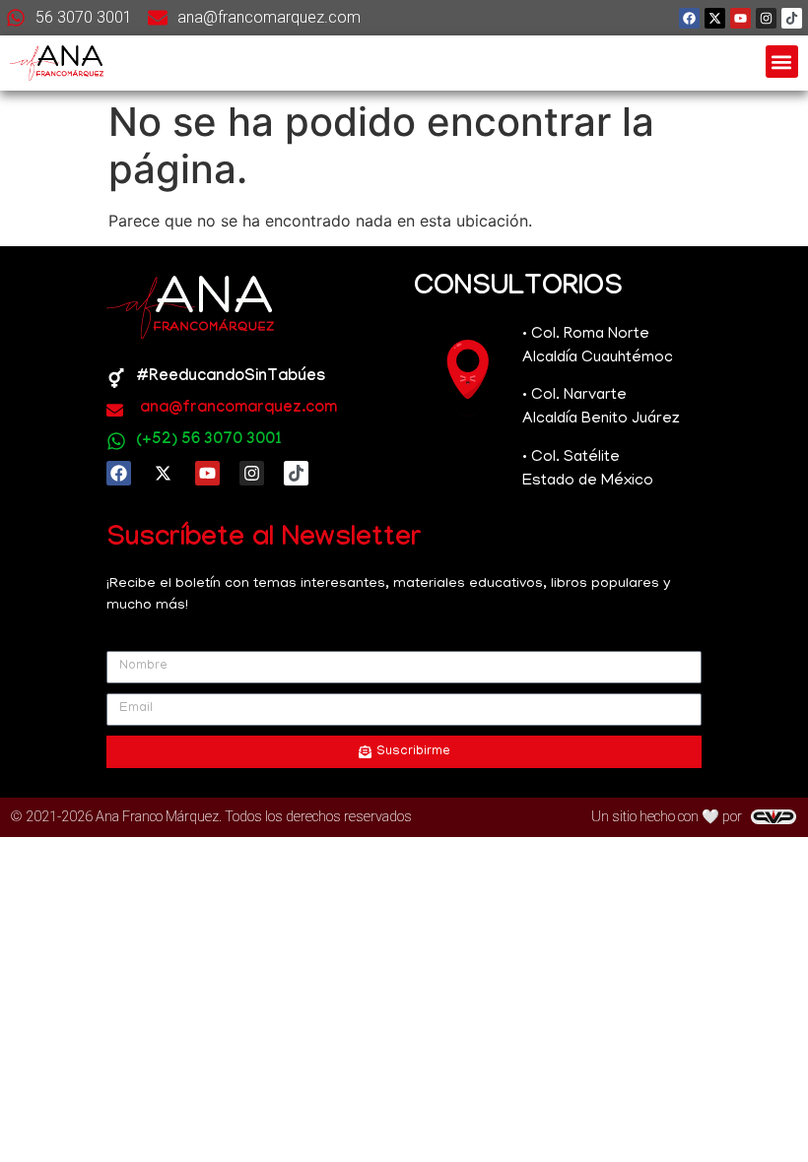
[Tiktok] (791, 18)
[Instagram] (766, 18)
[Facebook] (689, 18)
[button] (782, 61)
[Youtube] (740, 18)
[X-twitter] (715, 18)
